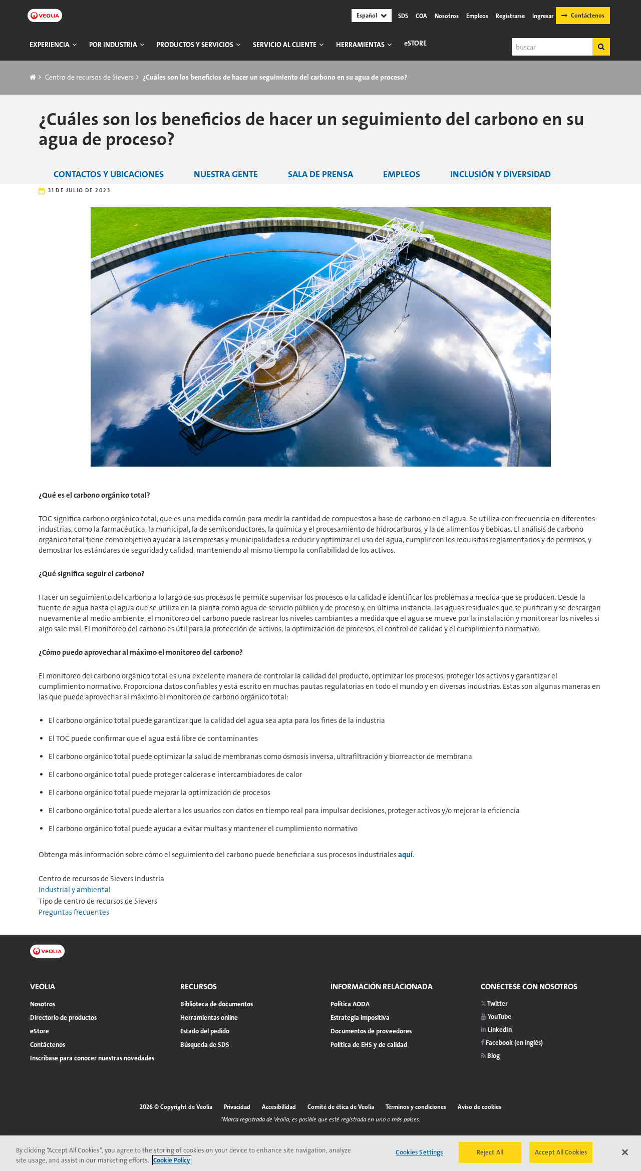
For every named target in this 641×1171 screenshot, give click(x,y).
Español (367, 16)
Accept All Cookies (561, 1152)
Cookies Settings (419, 1152)
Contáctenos (587, 16)
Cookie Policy (171, 1160)
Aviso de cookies (479, 1107)
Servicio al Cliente (284, 44)
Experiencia (50, 44)
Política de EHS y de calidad (369, 1044)
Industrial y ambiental (75, 890)
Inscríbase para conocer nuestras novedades (92, 1058)
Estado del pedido (204, 1031)
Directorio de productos (63, 1017)
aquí (405, 855)
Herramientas (360, 44)
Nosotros (447, 16)
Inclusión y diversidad (500, 174)
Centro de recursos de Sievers (89, 77)
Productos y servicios (195, 44)
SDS (403, 16)
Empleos (477, 16)
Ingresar (542, 16)
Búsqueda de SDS (204, 1044)
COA (421, 16)
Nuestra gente (226, 174)
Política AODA (350, 1004)
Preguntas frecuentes (74, 912)
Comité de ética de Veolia (340, 1107)
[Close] (625, 1152)
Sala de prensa (320, 174)
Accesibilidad (279, 1107)
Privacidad (237, 1107)
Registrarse (510, 16)
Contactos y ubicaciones (109, 174)
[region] (320, 1153)
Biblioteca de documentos (216, 1004)
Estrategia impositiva (360, 1017)
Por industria (113, 44)
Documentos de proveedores (371, 1031)
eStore (415, 43)
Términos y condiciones (416, 1107)
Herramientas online (209, 1017)
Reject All (490, 1152)
